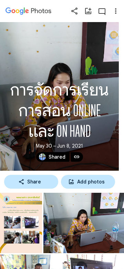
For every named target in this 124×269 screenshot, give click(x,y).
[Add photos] (88, 11)
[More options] (116, 11)
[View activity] (102, 11)
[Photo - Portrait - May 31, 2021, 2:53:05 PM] (21, 223)
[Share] (74, 11)
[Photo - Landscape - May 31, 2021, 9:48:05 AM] (83, 223)
